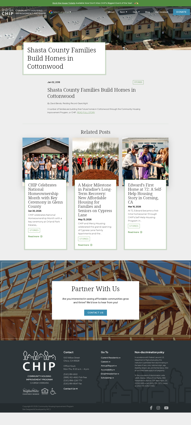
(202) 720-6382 (143, 386)
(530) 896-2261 (71, 380)
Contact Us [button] (96, 312)
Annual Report (108, 365)
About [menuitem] (111, 12)
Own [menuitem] (135, 12)
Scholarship (106, 377)
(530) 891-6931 (70, 374)
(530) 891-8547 (71, 383)
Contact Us (70, 388)
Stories (138, 82)
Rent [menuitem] (122, 12)
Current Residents (110, 357)
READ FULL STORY (86, 112)
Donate (181, 12)
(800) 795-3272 (155, 383)
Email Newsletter (109, 373)
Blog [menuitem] (147, 12)
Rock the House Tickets (63, 3)
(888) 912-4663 (71, 377)
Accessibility (107, 369)
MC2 (49, 409)
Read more (34, 236)
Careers (105, 361)
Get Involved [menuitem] (161, 12)
